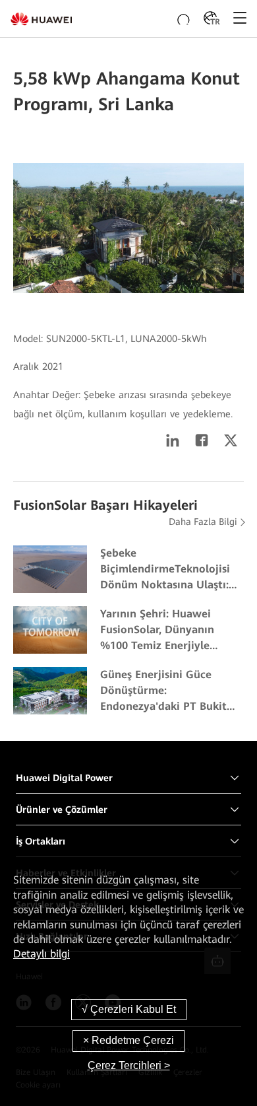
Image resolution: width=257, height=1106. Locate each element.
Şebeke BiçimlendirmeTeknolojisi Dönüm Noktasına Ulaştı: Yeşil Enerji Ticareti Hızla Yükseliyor (165, 570)
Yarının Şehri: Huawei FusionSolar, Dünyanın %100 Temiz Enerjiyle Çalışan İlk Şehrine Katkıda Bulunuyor (168, 630)
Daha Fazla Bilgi (203, 521)
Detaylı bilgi (41, 954)
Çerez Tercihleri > (129, 1065)
